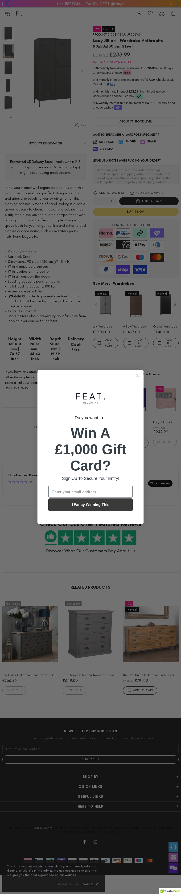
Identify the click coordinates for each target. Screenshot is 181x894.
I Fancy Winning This (90, 505)
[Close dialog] (137, 376)
